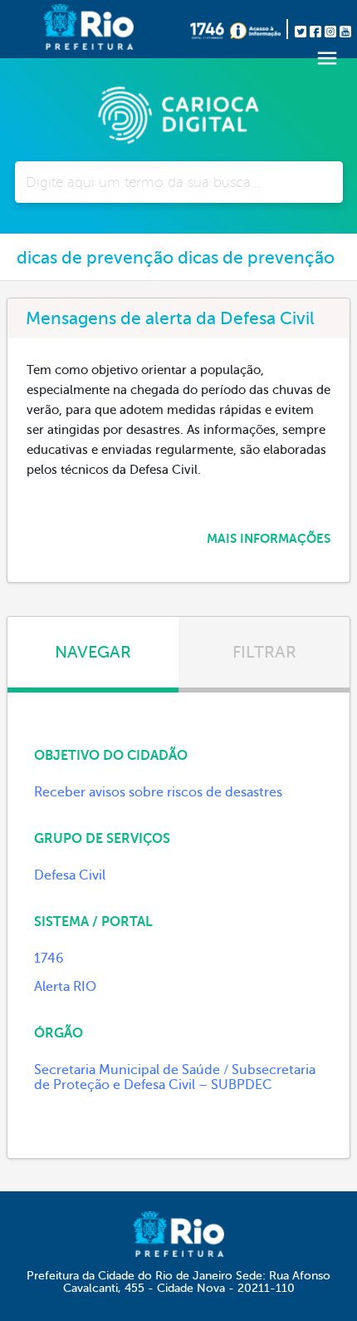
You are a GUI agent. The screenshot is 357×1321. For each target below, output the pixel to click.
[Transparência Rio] (259, 29)
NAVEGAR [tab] (93, 652)
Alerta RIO (65, 986)
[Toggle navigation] (327, 58)
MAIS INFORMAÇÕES (268, 538)
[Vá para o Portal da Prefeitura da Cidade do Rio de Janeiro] (62, 29)
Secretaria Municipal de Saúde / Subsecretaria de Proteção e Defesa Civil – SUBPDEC (174, 1077)
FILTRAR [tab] (264, 652)
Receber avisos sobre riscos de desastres (158, 792)
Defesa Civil (69, 875)
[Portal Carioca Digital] (178, 113)
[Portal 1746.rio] (210, 29)
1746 (49, 958)
